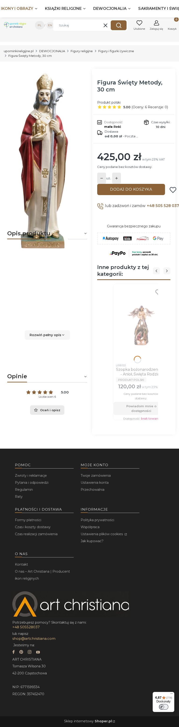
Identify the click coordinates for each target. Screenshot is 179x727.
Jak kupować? (92, 541)
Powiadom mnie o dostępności (141, 408)
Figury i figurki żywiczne (116, 51)
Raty (19, 496)
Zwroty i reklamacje (31, 475)
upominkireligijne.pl (19, 51)
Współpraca (90, 527)
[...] (43, 160)
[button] (119, 25)
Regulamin (24, 489)
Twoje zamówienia (96, 475)
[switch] (163, 707)
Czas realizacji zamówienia (36, 534)
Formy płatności (28, 520)
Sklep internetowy (88, 721)
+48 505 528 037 (163, 206)
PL (39, 25)
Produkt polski (108, 102)
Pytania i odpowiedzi (31, 482)
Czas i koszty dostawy (33, 527)
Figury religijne (82, 51)
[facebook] (13, 652)
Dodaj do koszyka (131, 189)
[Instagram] (29, 652)
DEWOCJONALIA (52, 51)
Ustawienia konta (95, 482)
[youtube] (38, 652)
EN (50, 25)
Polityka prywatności (97, 520)
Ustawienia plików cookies (102, 534)
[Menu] (171, 695)
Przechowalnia (92, 489)
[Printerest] (21, 652)
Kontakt (21, 564)
